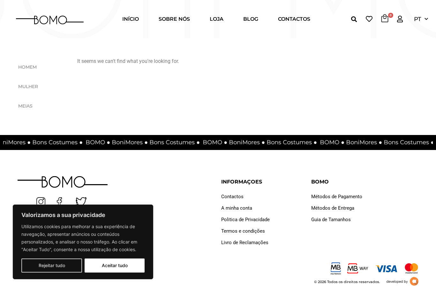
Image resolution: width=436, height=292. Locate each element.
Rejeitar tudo (52, 265)
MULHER (28, 86)
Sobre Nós (174, 19)
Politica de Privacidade (245, 219)
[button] (354, 19)
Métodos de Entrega (332, 208)
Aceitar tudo (115, 265)
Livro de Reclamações (244, 242)
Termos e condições (243, 231)
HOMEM (27, 67)
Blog (250, 19)
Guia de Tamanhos (331, 219)
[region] (83, 242)
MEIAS (25, 106)
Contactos (294, 19)
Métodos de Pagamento (336, 196)
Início (130, 19)
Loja (216, 19)
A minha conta (236, 208)
